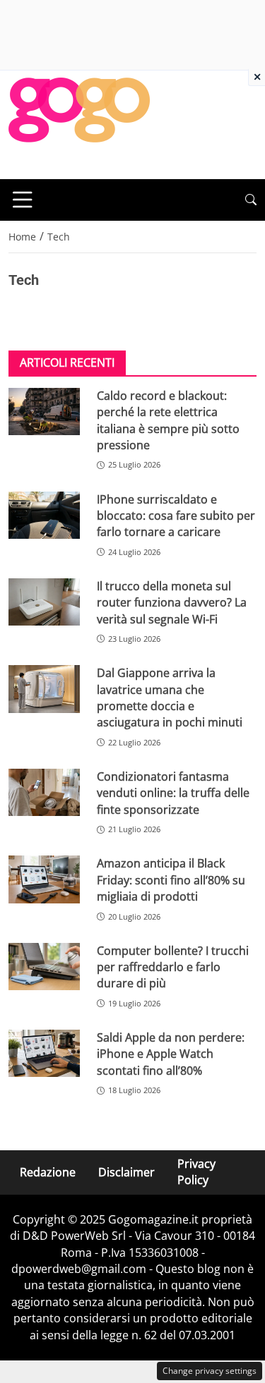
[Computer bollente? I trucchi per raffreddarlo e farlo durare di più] (44, 966)
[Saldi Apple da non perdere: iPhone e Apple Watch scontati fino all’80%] (44, 1053)
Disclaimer (126, 1172)
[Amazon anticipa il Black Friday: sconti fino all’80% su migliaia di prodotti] (44, 879)
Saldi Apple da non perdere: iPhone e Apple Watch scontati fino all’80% (171, 1054)
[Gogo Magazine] (79, 123)
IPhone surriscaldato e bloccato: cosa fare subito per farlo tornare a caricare (176, 516)
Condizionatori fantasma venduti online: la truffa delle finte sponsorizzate (173, 793)
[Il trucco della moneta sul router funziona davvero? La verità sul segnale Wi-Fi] (44, 602)
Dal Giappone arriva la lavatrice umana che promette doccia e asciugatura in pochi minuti (169, 697)
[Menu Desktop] (22, 199)
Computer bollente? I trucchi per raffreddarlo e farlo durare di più (173, 967)
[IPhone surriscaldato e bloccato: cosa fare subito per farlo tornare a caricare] (44, 515)
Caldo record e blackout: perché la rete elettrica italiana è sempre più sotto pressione (168, 420)
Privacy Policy (196, 1172)
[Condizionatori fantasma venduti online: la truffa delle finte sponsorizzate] (44, 792)
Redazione (48, 1172)
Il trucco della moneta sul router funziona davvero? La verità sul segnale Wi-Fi (172, 602)
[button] (251, 200)
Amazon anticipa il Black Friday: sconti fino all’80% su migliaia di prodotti (171, 879)
